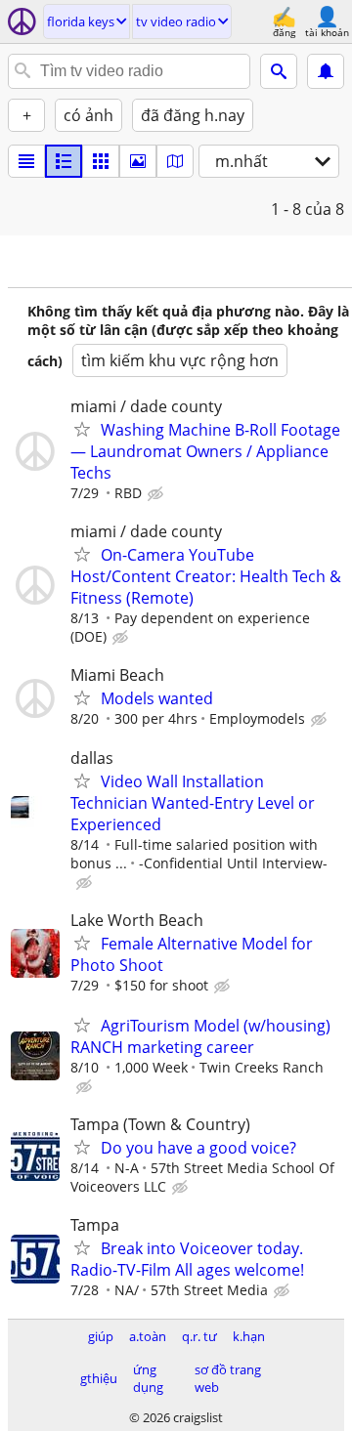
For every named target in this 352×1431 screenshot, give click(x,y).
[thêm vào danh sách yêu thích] (82, 429)
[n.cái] (63, 161)
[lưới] (100, 161)
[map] (175, 161)
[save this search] (325, 71)
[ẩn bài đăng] (157, 494)
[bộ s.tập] (137, 161)
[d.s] (26, 161)
